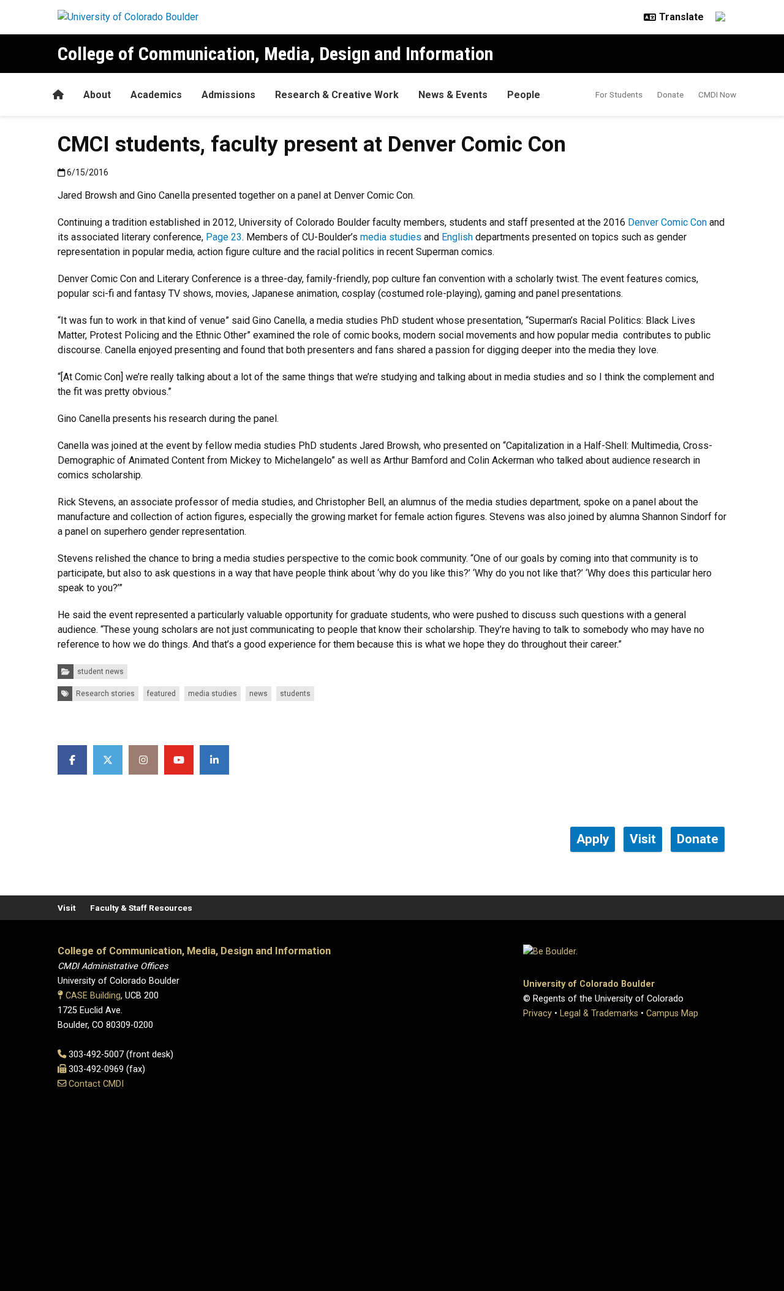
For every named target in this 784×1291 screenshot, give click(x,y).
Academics (156, 95)
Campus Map (672, 1013)
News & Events (453, 95)
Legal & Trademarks (599, 1013)
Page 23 (224, 237)
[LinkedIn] (214, 760)
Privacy (537, 1013)
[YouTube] (179, 760)
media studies (390, 237)
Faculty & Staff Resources (141, 908)
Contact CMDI (96, 1084)
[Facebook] (72, 760)
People (523, 95)
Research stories (105, 693)
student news (100, 671)
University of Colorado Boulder (589, 984)
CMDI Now (717, 94)
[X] (108, 760)
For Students (619, 94)
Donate (670, 94)
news (258, 693)
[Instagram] (143, 760)
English (457, 237)
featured (161, 693)
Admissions (228, 95)
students (295, 693)
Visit (66, 908)
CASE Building (93, 995)
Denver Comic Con (667, 222)
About (97, 95)
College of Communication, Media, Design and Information (275, 53)
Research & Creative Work (337, 95)
